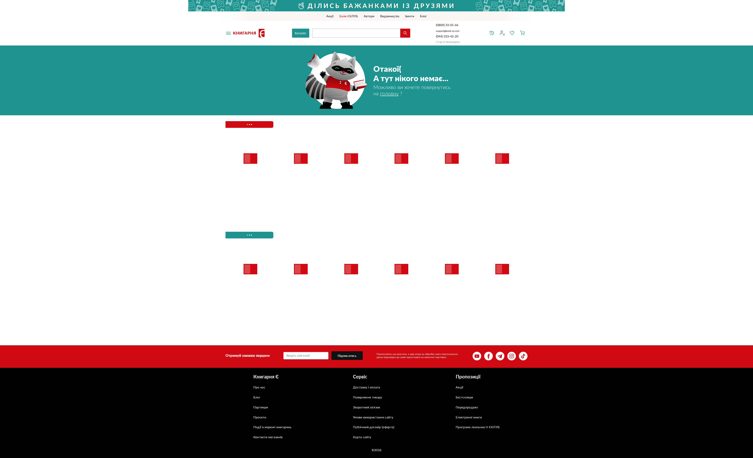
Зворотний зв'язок (366, 407)
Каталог (300, 33)
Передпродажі (467, 407)
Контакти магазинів (268, 437)
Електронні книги (469, 417)
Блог (256, 397)
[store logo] (249, 33)
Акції (459, 387)
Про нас (259, 387)
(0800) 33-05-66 (447, 25)
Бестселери (464, 397)
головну (389, 93)
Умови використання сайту (373, 417)
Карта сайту (362, 437)
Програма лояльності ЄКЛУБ (478, 427)
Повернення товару (367, 397)
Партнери (260, 407)
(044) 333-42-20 (447, 36)
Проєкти (259, 417)
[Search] (405, 33)
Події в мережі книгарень (272, 427)
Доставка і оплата (366, 387)
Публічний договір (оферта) (373, 427)
